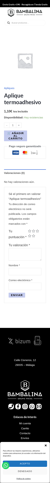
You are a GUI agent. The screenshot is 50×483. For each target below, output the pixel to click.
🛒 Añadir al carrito (15, 136)
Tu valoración (19, 245)
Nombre (14, 265)
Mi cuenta (25, 423)
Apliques (9, 88)
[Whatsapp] (32, 406)
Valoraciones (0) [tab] (14, 173)
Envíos (25, 438)
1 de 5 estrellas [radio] (29, 231)
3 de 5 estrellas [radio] (37, 231)
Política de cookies (24, 479)
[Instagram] (25, 406)
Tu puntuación (18, 234)
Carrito (25, 428)
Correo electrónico (20, 280)
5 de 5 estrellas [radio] (33, 235)
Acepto (25, 463)
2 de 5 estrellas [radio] (33, 231)
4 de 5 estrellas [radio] (29, 235)
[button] (45, 445)
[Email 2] (39, 406)
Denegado (25, 471)
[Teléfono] (11, 406)
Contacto (25, 433)
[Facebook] (18, 406)
